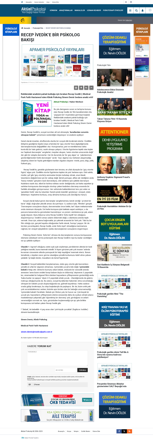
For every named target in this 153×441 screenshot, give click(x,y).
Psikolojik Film (38, 28)
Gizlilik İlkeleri (85, 431)
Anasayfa (26, 28)
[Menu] (130, 10)
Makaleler (80, 10)
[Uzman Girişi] (142, 10)
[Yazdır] (76, 88)
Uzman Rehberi (94, 10)
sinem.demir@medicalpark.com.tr (36, 332)
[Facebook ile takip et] (119, 431)
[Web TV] (126, 2)
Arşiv (48, 2)
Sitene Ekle (55, 2)
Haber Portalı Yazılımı (31, 438)
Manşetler (29, 2)
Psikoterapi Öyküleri (113, 10)
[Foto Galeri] (131, 2)
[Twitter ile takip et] (124, 431)
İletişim (76, 431)
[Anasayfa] (22, 2)
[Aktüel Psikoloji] (33, 10)
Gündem (53, 10)
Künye (69, 431)
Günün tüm (125, 20)
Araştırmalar (66, 10)
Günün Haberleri (39, 2)
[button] (81, 88)
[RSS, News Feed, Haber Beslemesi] (129, 431)
